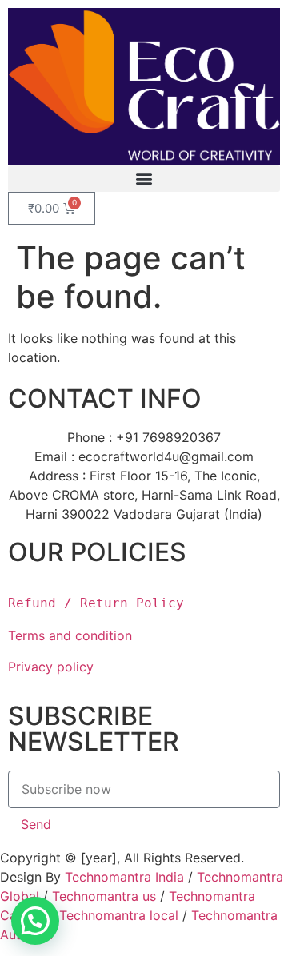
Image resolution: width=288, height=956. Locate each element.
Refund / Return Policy (96, 603)
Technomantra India (124, 877)
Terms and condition (70, 635)
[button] (144, 178)
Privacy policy (53, 667)
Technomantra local (118, 915)
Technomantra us (104, 896)
